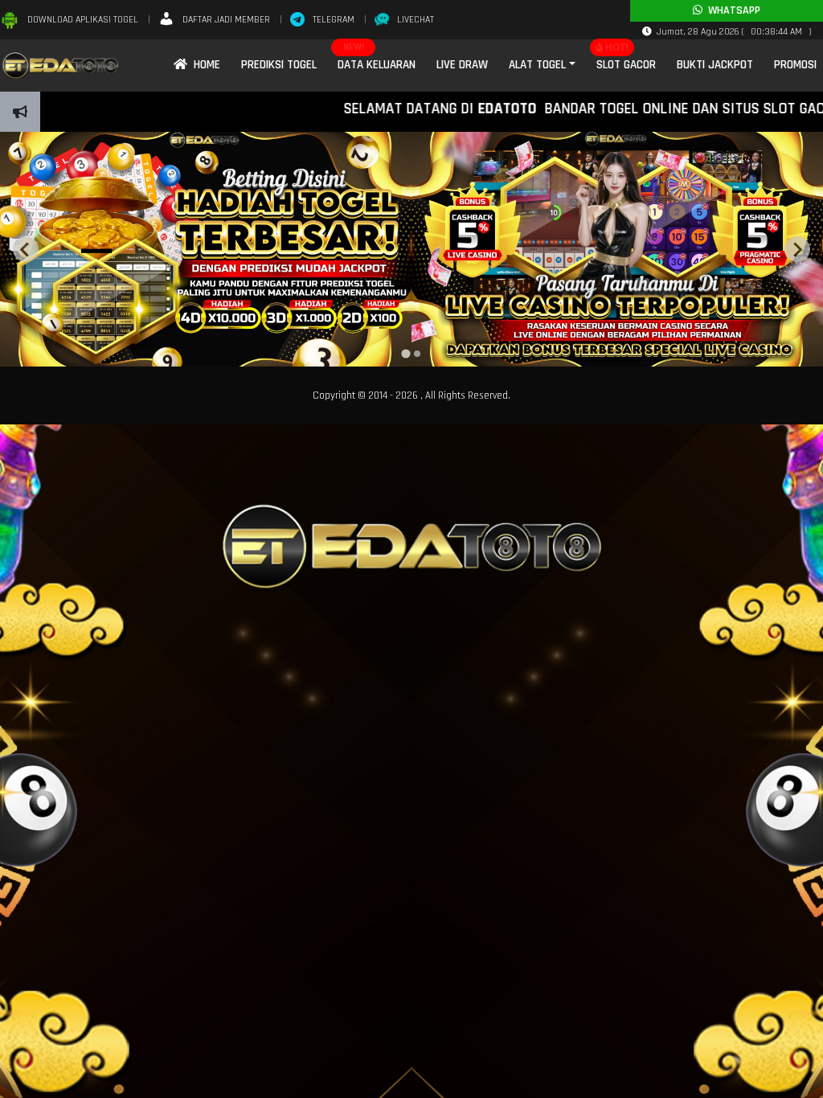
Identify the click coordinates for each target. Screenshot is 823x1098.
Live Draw (462, 64)
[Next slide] (797, 249)
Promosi (795, 64)
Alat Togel (537, 64)
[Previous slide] (26, 249)
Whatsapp (731, 10)
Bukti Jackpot (715, 64)
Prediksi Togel (279, 64)
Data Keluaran (377, 64)
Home (203, 64)
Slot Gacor (626, 64)
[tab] (405, 354)
